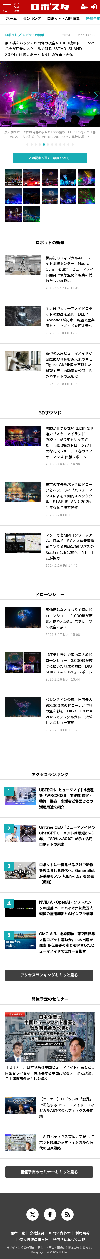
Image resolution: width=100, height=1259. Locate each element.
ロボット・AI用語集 (63, 19)
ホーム (11, 19)
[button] (10, 98)
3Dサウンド (50, 413)
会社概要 (37, 1233)
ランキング (32, 19)
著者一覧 (18, 1233)
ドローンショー (50, 595)
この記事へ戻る (48, 158)
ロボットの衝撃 (50, 243)
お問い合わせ (60, 1233)
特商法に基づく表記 (69, 1240)
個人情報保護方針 (33, 1240)
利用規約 (82, 1233)
